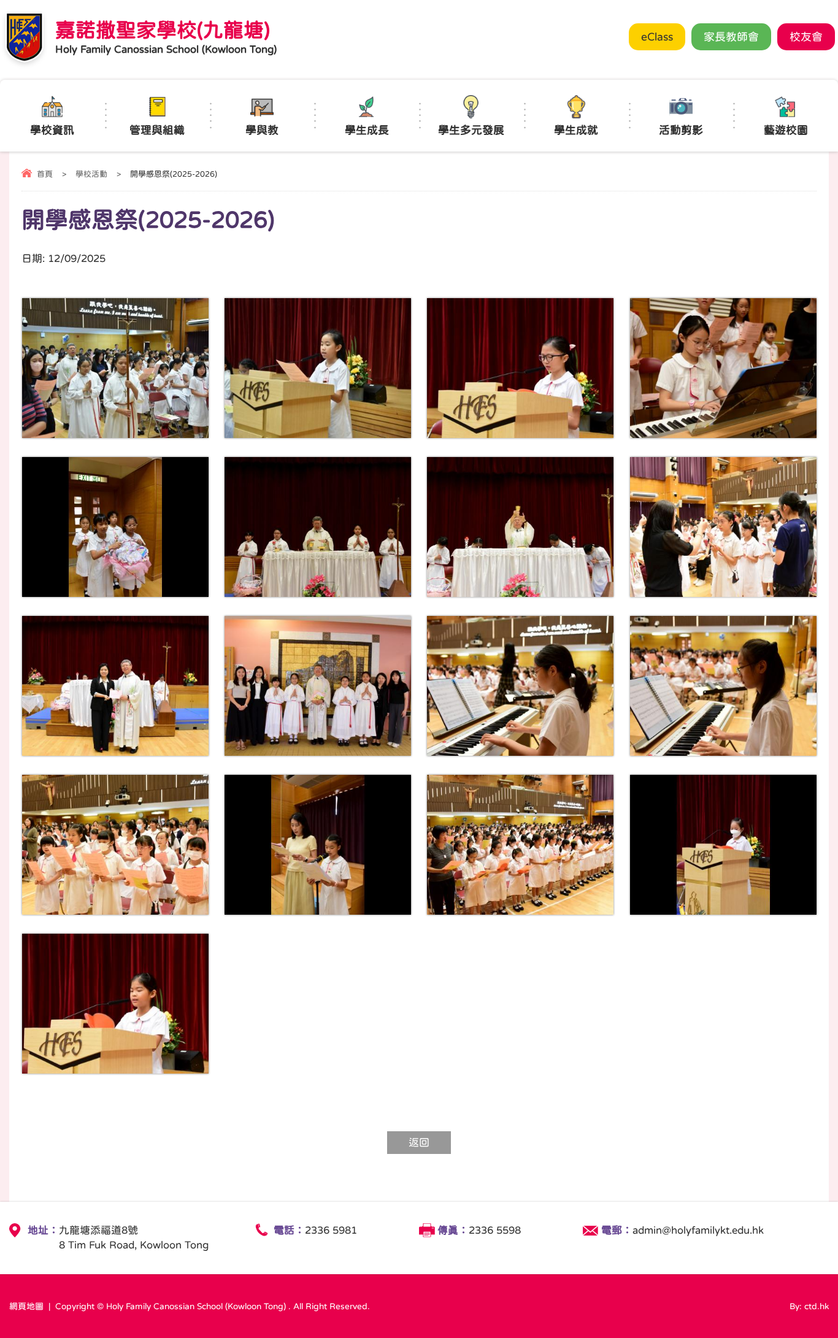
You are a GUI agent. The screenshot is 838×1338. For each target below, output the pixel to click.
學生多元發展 (471, 130)
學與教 (262, 130)
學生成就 (576, 130)
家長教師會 (731, 36)
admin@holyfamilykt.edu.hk (698, 1230)
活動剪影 (681, 130)
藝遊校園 (786, 130)
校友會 (806, 36)
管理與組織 (157, 130)
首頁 (45, 174)
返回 (419, 1142)
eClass (657, 36)
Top (834, 1310)
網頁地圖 (26, 1306)
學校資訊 (52, 130)
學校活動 (91, 174)
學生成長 (367, 130)
